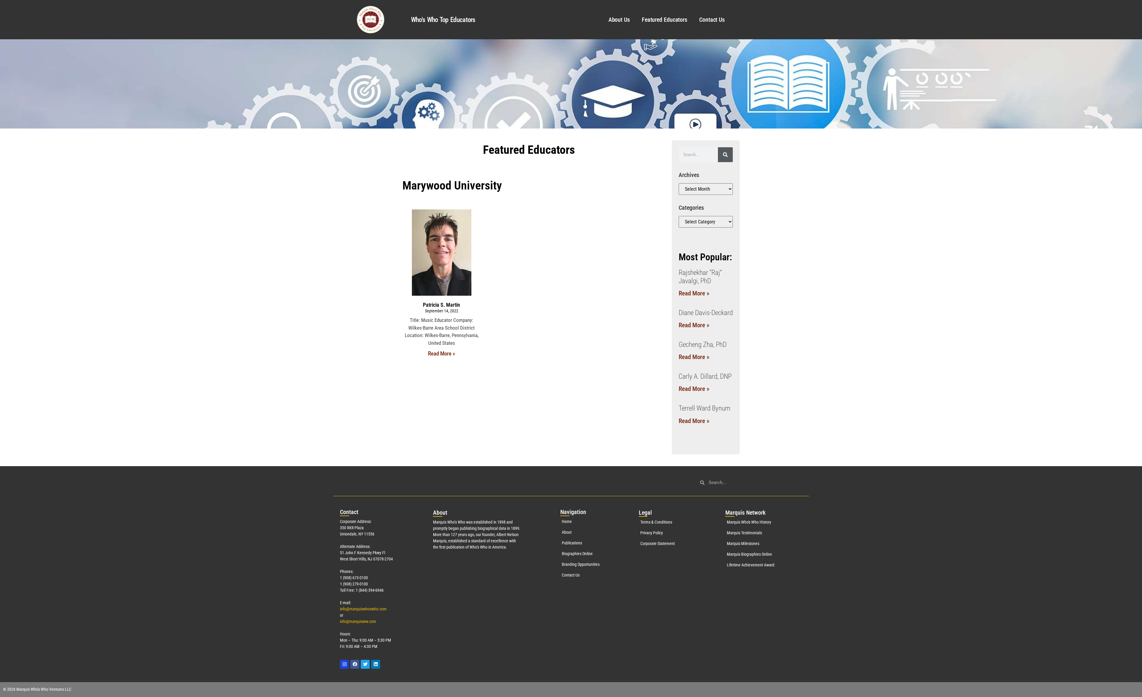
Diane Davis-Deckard (706, 313)
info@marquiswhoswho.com (363, 609)
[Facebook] (354, 664)
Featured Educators (664, 19)
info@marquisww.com (358, 621)
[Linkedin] (375, 664)
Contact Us (712, 19)
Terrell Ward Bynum (704, 408)
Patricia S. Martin (441, 305)
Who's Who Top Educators (443, 20)
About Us (619, 19)
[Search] (725, 154)
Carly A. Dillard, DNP (705, 376)
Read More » (441, 353)
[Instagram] (344, 664)
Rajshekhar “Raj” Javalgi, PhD (700, 277)
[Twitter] (365, 664)
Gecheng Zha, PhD (703, 345)
